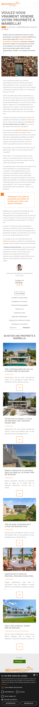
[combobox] (34, 675)
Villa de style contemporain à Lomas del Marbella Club (18, 525)
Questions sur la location (19, 324)
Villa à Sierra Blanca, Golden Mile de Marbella (17, 627)
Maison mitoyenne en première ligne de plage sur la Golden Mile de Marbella (19, 472)
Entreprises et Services (19, 301)
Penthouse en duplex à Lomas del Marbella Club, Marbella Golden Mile (18, 421)
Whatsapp (18, 662)
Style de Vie (19, 309)
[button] (19, 700)
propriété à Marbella (21, 130)
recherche (26, 327)
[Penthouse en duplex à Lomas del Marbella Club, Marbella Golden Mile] (19, 404)
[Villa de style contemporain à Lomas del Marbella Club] (19, 509)
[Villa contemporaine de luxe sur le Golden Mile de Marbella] (19, 354)
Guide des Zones (19, 313)
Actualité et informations (19, 298)
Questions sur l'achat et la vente (19, 320)
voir (19, 388)
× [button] (37, 675)
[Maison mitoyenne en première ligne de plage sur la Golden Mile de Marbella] (19, 455)
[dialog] (19, 690)
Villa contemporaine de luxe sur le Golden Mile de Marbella (19, 370)
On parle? (19, 658)
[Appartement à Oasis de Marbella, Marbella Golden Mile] (19, 559)
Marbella (31, 122)
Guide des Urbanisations (19, 317)
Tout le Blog (19, 293)
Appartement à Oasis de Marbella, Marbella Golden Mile (19, 575)
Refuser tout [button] (28, 703)
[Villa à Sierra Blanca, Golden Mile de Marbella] (19, 611)
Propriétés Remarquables (19, 305)
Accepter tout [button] (10, 703)
